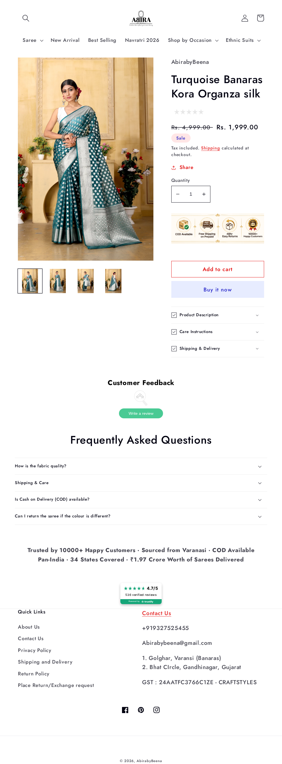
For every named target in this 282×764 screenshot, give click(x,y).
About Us (29, 627)
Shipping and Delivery (45, 661)
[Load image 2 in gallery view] (58, 281)
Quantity (180, 180)
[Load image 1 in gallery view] (30, 281)
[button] (26, 18)
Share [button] (187, 167)
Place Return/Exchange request (56, 685)
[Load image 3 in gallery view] (86, 281)
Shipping (210, 148)
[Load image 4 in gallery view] (113, 281)
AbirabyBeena (149, 760)
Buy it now (218, 289)
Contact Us (31, 638)
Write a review (141, 413)
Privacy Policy (34, 650)
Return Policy (34, 673)
